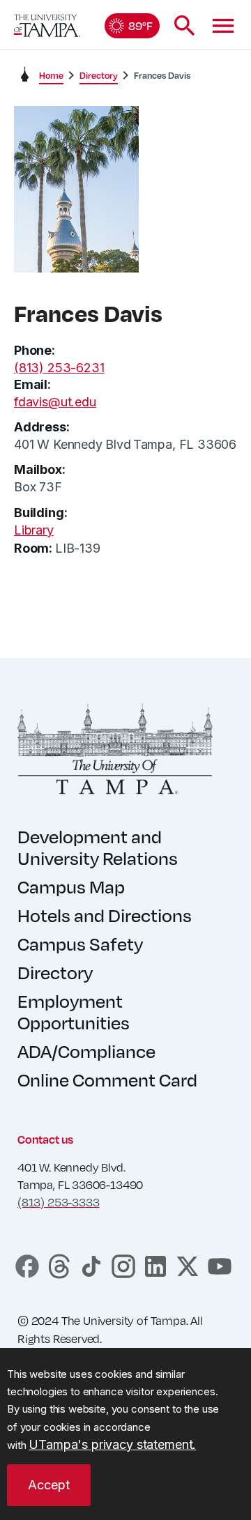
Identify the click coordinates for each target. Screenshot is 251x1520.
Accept (49, 1484)
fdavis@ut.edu (55, 401)
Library (34, 530)
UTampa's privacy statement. (112, 1444)
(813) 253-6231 (59, 367)
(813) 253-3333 (58, 1202)
